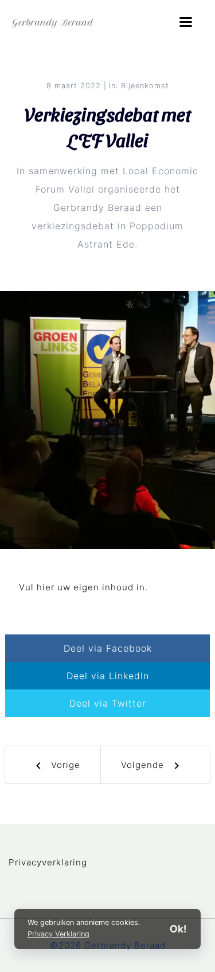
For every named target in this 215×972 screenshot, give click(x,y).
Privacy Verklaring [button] (58, 934)
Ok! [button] (178, 929)
